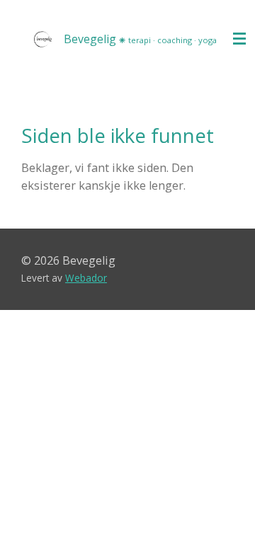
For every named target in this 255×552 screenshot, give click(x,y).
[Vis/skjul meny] (239, 39)
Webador (86, 277)
